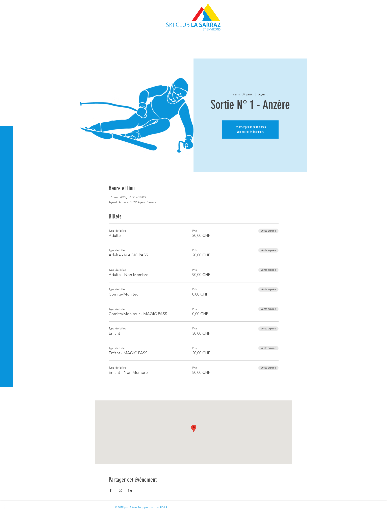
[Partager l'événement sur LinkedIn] (130, 490)
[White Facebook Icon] (6, 507)
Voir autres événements (250, 132)
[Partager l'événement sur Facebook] (110, 490)
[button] (7, 6)
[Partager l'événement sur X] (120, 490)
